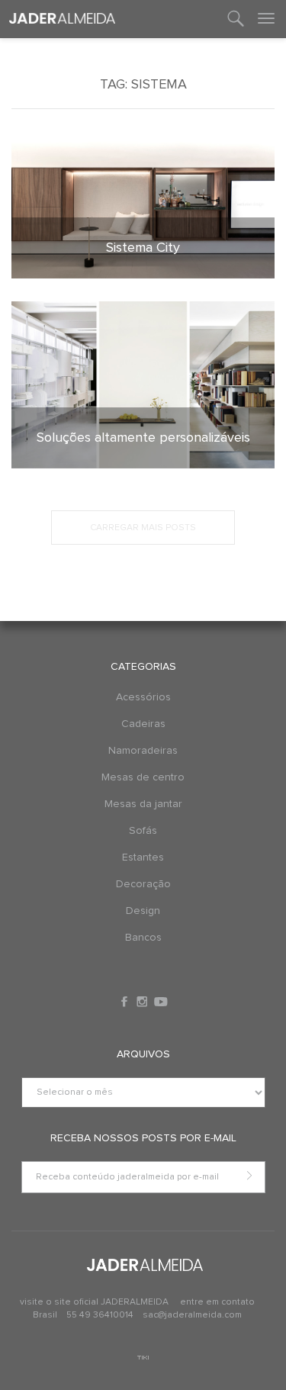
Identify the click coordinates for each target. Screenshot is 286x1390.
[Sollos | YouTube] (161, 1002)
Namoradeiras (143, 750)
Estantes (143, 857)
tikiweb (143, 1357)
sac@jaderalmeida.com (192, 1315)
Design (143, 911)
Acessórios (143, 697)
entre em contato (217, 1302)
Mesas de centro (143, 777)
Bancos (143, 937)
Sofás (143, 830)
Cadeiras (143, 724)
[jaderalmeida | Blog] (62, 19)
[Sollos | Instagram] (143, 1002)
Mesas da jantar (143, 804)
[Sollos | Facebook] (126, 1002)
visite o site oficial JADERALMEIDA (94, 1302)
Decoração (143, 884)
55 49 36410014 (101, 1315)
